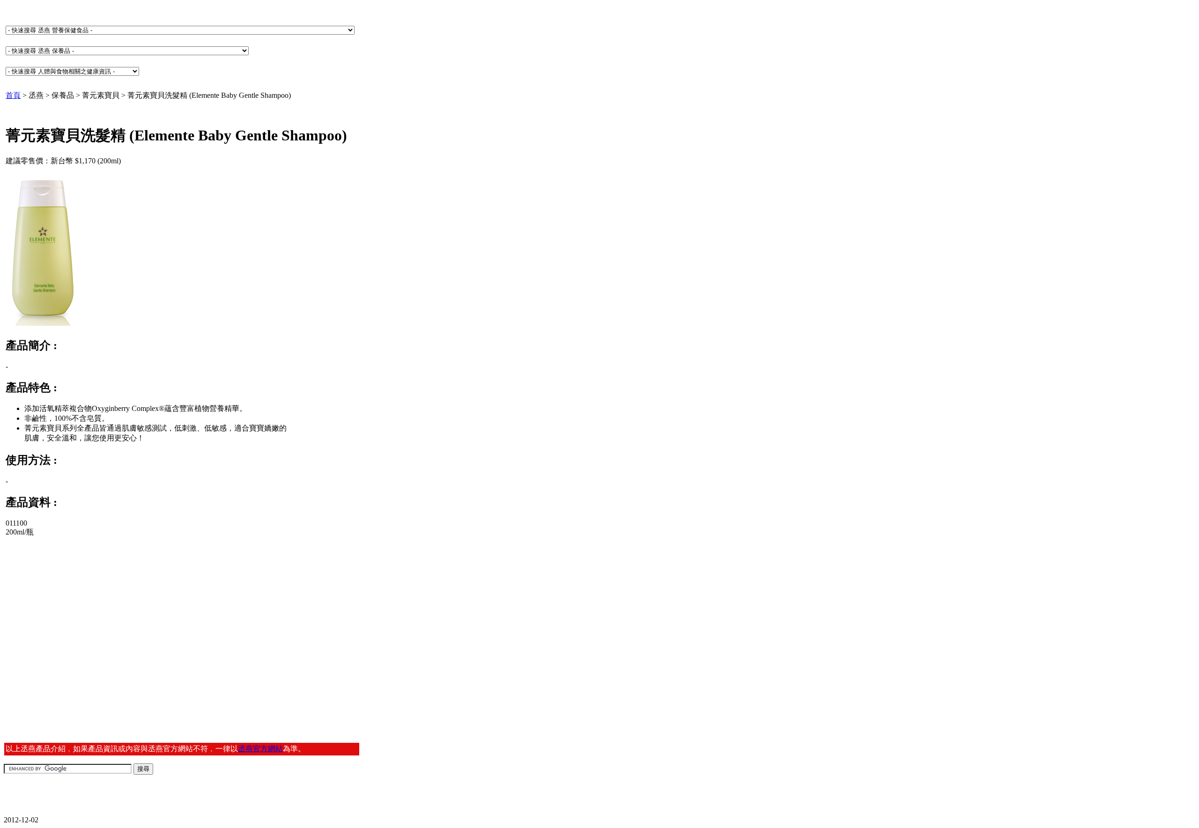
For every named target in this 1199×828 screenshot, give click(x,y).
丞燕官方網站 (260, 749)
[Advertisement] (77, 618)
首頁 (13, 95)
